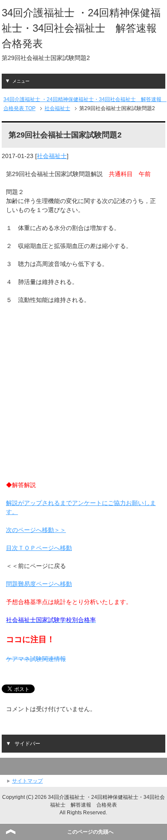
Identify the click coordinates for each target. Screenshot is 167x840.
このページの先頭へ (90, 832)
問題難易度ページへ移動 (39, 583)
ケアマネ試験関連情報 (36, 658)
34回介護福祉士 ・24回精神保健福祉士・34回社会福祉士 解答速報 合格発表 (84, 28)
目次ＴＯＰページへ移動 (39, 547)
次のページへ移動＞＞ (36, 529)
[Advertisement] (83, 397)
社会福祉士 (52, 155)
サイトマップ (27, 781)
